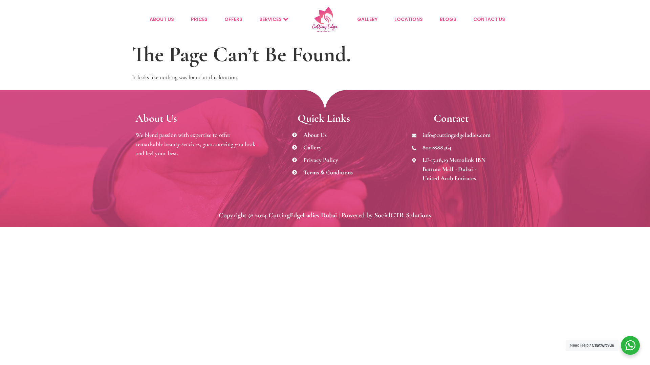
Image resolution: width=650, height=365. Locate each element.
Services (270, 19)
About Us (162, 19)
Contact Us (489, 19)
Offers (233, 19)
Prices (199, 19)
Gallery (367, 19)
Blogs (448, 19)
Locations (408, 19)
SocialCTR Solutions (402, 215)
